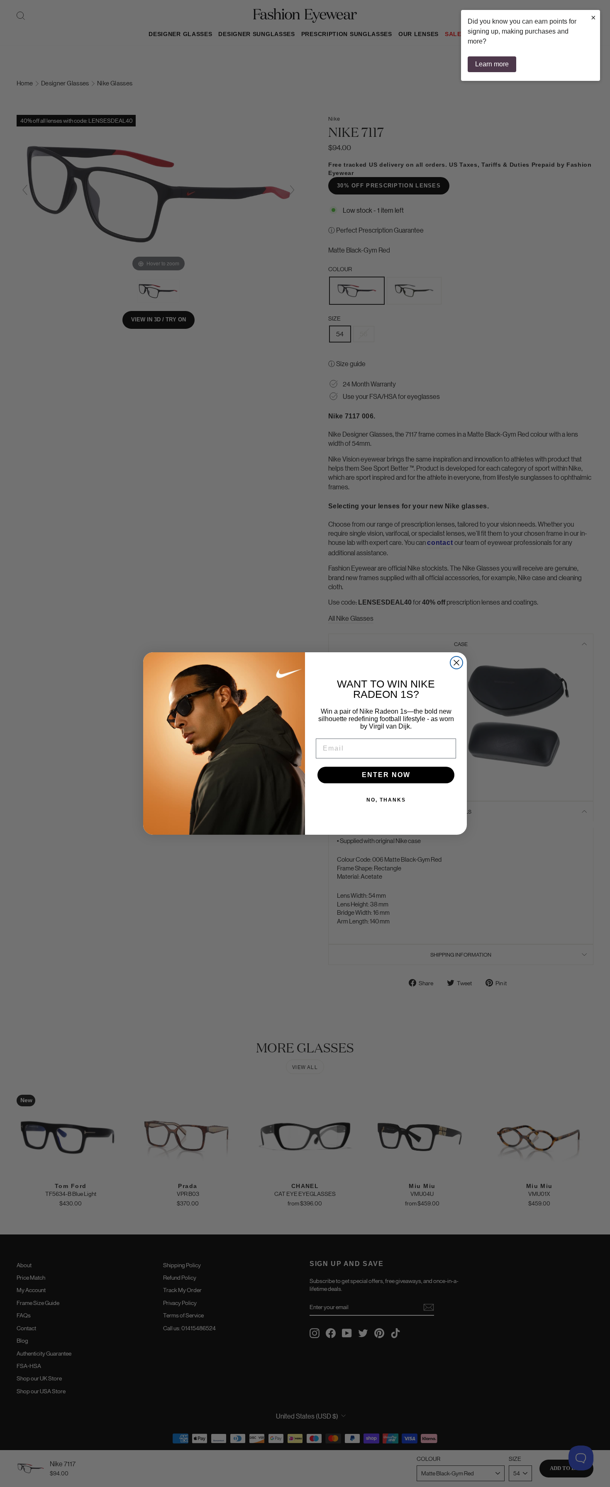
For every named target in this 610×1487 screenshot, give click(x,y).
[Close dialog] (456, 662)
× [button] (593, 17)
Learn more (492, 64)
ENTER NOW (386, 774)
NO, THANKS (386, 800)
